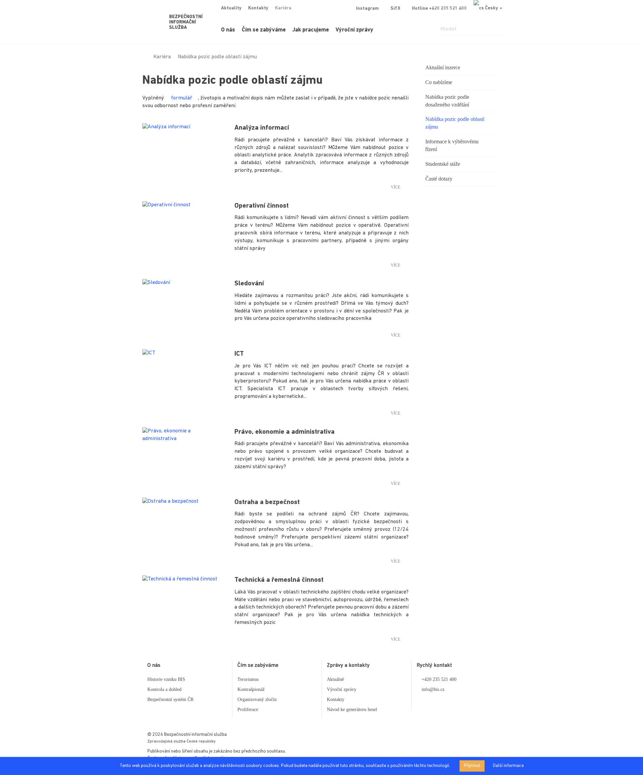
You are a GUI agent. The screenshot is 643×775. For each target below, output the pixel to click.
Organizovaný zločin (257, 699)
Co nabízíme (438, 82)
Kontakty (258, 8)
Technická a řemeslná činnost (279, 580)
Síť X (395, 8)
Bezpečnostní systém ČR (170, 699)
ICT (239, 354)
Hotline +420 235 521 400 (439, 8)
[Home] (144, 57)
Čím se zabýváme (264, 30)
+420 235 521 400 (439, 679)
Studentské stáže (442, 164)
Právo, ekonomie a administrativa (284, 432)
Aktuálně (335, 679)
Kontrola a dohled (164, 689)
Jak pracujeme (310, 30)
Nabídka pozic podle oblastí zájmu (454, 123)
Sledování (249, 283)
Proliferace (247, 709)
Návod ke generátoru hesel (352, 709)
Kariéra (283, 8)
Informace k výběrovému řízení (452, 145)
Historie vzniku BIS (166, 679)
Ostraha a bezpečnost (267, 502)
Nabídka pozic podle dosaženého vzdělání (447, 101)
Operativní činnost (261, 206)
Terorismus (248, 679)
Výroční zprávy (354, 30)
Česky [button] (491, 8)
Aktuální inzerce (442, 67)
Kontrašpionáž (251, 689)
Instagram (367, 8)
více (395, 187)
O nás (228, 30)
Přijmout (472, 765)
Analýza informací (261, 128)
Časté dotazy (438, 179)
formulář (181, 98)
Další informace (508, 765)
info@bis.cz (433, 689)
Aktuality (231, 8)
